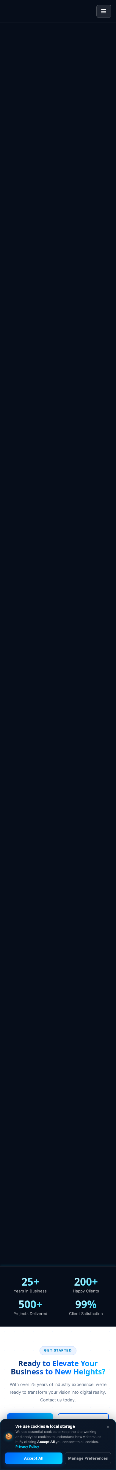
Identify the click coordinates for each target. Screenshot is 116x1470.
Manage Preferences (88, 1458)
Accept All (33, 1458)
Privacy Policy (27, 1446)
